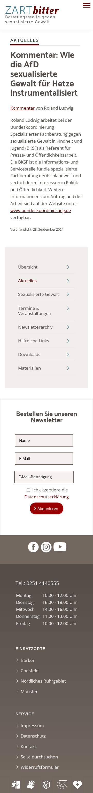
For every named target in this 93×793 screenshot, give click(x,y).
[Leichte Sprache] (46, 785)
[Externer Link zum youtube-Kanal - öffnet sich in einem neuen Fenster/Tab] (59, 546)
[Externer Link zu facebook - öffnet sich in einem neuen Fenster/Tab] (33, 546)
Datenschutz (33, 736)
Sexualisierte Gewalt (38, 294)
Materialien (29, 368)
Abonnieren (47, 508)
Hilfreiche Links (33, 341)
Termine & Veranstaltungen (34, 310)
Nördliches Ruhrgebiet (43, 681)
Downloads (29, 354)
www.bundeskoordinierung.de (40, 210)
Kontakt (28, 746)
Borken (28, 660)
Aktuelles (27, 281)
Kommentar (22, 108)
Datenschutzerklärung (46, 497)
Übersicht (27, 267)
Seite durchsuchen (39, 757)
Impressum (32, 726)
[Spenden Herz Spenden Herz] (77, 785)
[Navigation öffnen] (86, 6)
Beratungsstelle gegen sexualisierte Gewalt (32, 16)
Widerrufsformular (40, 767)
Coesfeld (29, 671)
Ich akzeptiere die (46, 493)
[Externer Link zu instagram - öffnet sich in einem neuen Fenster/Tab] (46, 546)
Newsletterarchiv (35, 327)
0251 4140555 (42, 583)
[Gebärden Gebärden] (31, 785)
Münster (29, 691)
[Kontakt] (62, 785)
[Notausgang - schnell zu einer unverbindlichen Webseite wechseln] (15, 785)
